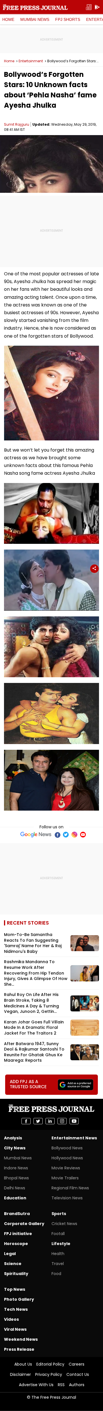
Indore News (16, 1168)
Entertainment (31, 61)
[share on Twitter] (38, 1121)
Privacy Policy (48, 1374)
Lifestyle (61, 1243)
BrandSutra (17, 1213)
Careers (76, 1364)
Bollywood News (67, 1148)
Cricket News (64, 1223)
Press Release (19, 1349)
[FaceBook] (57, 834)
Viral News (15, 1329)
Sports (59, 1213)
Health (58, 1253)
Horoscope (16, 1243)
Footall (58, 1233)
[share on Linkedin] (50, 1121)
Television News (67, 1198)
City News (14, 1148)
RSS (61, 1385)
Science (12, 1263)
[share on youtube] (74, 1121)
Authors (76, 1385)
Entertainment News (74, 1138)
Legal (10, 1253)
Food (56, 1273)
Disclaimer (20, 1374)
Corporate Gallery (24, 1223)
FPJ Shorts (67, 19)
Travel (58, 1263)
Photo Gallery (19, 1299)
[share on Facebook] (26, 1121)
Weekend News (21, 1339)
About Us (23, 1364)
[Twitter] (66, 834)
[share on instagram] (62, 1121)
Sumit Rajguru (16, 124)
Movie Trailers (65, 1178)
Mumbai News (34, 19)
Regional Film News (70, 1188)
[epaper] (89, 7)
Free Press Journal (35, 7)
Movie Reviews (66, 1168)
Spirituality (16, 1273)
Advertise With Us (36, 1385)
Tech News (16, 1309)
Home (8, 19)
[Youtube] (83, 834)
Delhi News (14, 1188)
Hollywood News (67, 1158)
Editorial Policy (50, 1364)
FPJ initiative (18, 1233)
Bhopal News (16, 1178)
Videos (11, 1319)
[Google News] (36, 834)
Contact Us (77, 1374)
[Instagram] (74, 834)
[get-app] (97, 7)
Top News (14, 1289)
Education (15, 1198)
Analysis (13, 1138)
